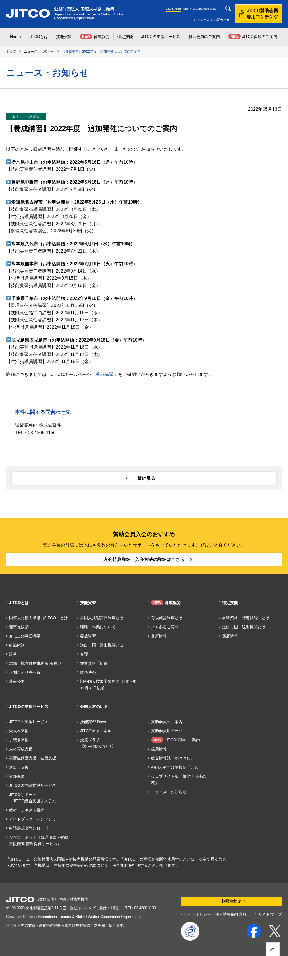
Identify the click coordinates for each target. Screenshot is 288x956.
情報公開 (17, 681)
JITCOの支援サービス (28, 721)
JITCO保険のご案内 (176, 739)
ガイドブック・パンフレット (34, 819)
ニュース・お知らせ (39, 52)
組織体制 (17, 645)
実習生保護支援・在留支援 (32, 758)
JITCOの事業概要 (24, 636)
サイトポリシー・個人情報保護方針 (215, 914)
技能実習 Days (93, 721)
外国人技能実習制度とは (101, 618)
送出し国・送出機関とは (101, 645)
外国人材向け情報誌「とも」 (176, 767)
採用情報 (159, 749)
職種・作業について (98, 627)
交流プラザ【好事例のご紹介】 (98, 742)
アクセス (203, 19)
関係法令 (88, 672)
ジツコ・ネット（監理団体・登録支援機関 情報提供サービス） (38, 840)
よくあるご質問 (165, 627)
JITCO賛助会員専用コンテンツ (262, 13)
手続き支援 (19, 739)
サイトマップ (270, 914)
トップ (11, 52)
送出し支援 (19, 767)
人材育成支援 (21, 749)
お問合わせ (222, 19)
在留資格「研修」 (96, 663)
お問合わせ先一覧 (24, 672)
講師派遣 (17, 776)
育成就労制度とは (167, 618)
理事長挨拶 (19, 627)
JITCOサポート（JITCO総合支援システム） (34, 797)
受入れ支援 (19, 730)
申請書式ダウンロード (28, 828)
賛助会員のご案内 (167, 721)
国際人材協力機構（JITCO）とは (38, 618)
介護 (84, 654)
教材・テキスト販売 (26, 810)
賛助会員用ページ (167, 730)
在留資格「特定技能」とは (245, 618)
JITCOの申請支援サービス (32, 785)
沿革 (13, 654)
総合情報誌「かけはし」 (172, 758)
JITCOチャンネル (95, 730)
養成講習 (88, 636)
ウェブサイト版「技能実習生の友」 (178, 779)
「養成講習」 (104, 374)
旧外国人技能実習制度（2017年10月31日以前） (108, 684)
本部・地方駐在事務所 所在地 (35, 663)
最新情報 (159, 636)
